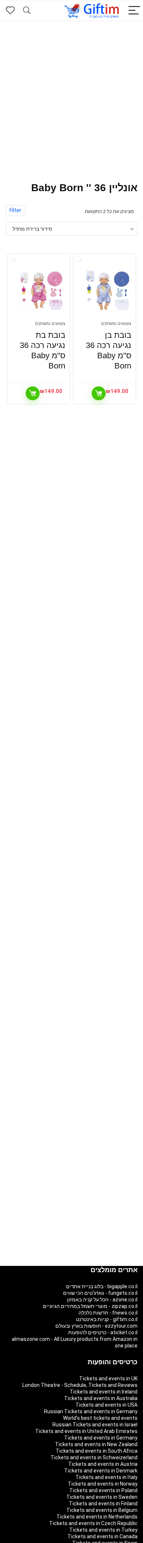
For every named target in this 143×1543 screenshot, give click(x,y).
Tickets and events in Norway (103, 1484)
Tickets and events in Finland (103, 1503)
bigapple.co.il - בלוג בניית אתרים (102, 1286)
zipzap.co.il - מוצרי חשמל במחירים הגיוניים (90, 1306)
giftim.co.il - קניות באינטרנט (107, 1319)
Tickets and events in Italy (107, 1477)
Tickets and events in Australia (101, 1398)
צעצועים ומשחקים (116, 323)
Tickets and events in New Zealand (96, 1444)
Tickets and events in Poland (103, 1490)
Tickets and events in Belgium (102, 1510)
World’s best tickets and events (100, 1418)
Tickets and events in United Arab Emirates (86, 1431)
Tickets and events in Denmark (101, 1471)
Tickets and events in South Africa (97, 1451)
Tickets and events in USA (107, 1405)
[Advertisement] (71, 96)
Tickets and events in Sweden (102, 1497)
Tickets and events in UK (108, 1378)
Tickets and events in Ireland (104, 1392)
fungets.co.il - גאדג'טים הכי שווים (100, 1293)
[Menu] (134, 10)
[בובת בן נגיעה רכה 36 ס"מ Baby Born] (108, 291)
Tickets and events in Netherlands (97, 1517)
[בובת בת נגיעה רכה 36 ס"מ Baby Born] (42, 291)
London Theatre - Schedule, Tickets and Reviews (80, 1385)
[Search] (27, 10)
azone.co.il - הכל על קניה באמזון (102, 1299)
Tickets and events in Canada (102, 1536)
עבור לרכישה (99, 393)
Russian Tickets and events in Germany (91, 1411)
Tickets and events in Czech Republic (93, 1523)
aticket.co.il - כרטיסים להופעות (103, 1332)
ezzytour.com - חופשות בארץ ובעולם (96, 1326)
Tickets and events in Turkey (103, 1530)
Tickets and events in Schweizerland (94, 1457)
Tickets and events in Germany (101, 1438)
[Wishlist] (10, 10)
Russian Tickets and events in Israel (95, 1424)
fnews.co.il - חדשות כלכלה (108, 1313)
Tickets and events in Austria (103, 1464)
